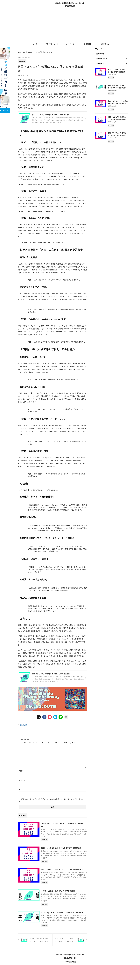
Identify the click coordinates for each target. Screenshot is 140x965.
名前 (21, 771)
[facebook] (44, 717)
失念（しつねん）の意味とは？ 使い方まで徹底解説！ (117, 70)
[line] (61, 717)
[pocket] (50, 717)
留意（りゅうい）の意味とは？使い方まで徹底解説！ (62, 869)
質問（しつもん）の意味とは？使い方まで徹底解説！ (62, 848)
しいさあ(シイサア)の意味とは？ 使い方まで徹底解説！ (63, 912)
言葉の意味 (23, 725)
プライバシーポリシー (52, 44)
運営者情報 (87, 44)
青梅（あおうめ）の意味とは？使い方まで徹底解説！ (117, 86)
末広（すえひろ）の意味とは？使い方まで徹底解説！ (117, 134)
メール (22, 780)
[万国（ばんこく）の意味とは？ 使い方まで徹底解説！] (55, 717)
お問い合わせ (105, 44)
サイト (21, 790)
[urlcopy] (66, 717)
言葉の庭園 (70, 6)
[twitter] (39, 717)
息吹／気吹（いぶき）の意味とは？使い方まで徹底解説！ (118, 102)
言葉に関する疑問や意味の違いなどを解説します (70, 955)
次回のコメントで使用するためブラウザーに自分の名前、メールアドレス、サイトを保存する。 (51, 800)
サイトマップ (70, 44)
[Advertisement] (70, 25)
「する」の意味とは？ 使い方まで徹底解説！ (59, 891)
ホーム (35, 44)
